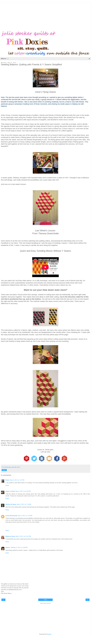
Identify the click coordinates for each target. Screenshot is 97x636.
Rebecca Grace (10, 536)
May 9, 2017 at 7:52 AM (25, 515)
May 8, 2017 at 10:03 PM (23, 491)
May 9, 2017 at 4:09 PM (20, 547)
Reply (7, 485)
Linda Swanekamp (11, 515)
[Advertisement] (45, 16)
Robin (7, 480)
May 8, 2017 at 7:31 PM (17, 480)
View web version (45, 603)
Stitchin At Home (10, 504)
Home (45, 599)
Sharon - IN (9, 547)
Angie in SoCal (10, 491)
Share (4, 470)
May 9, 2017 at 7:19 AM (24, 504)
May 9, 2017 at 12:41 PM (23, 536)
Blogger (49, 634)
